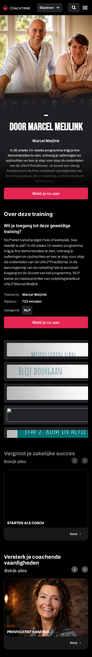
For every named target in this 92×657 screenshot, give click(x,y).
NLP (27, 310)
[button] (85, 8)
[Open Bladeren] (58, 7)
